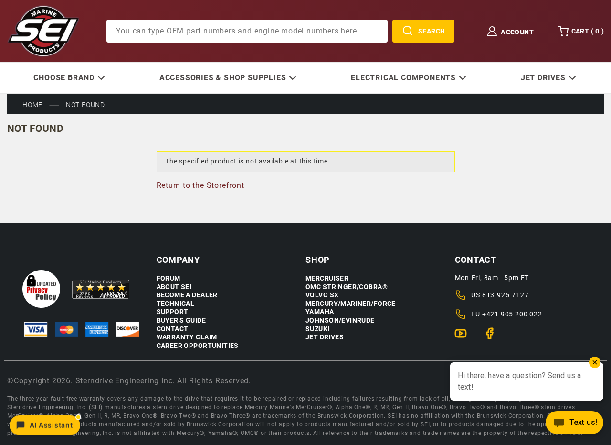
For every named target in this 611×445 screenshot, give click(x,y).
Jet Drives (325, 337)
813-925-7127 (505, 295)
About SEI (174, 287)
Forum (168, 278)
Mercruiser (327, 278)
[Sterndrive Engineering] (43, 30)
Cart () (587, 31)
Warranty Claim (187, 337)
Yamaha (320, 311)
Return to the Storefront (200, 185)
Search (431, 31)
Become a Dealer (187, 295)
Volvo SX (322, 295)
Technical (176, 303)
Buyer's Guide (181, 320)
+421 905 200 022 (512, 314)
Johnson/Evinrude (340, 320)
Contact (173, 329)
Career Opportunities (198, 345)
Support (173, 311)
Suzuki (318, 329)
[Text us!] (574, 425)
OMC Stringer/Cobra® (347, 287)
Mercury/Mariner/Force (351, 303)
